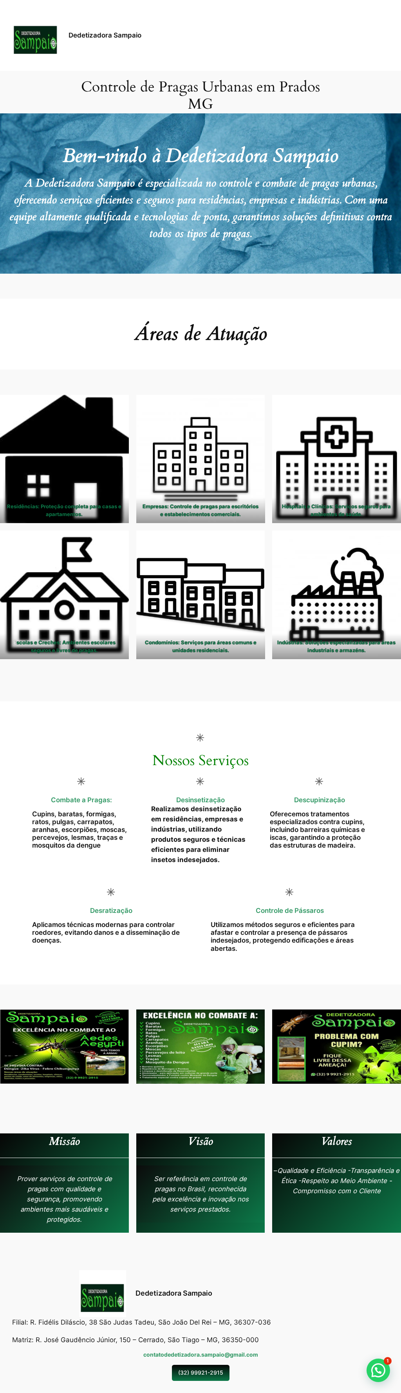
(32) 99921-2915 (200, 1372)
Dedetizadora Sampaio (105, 35)
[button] (378, 1370)
